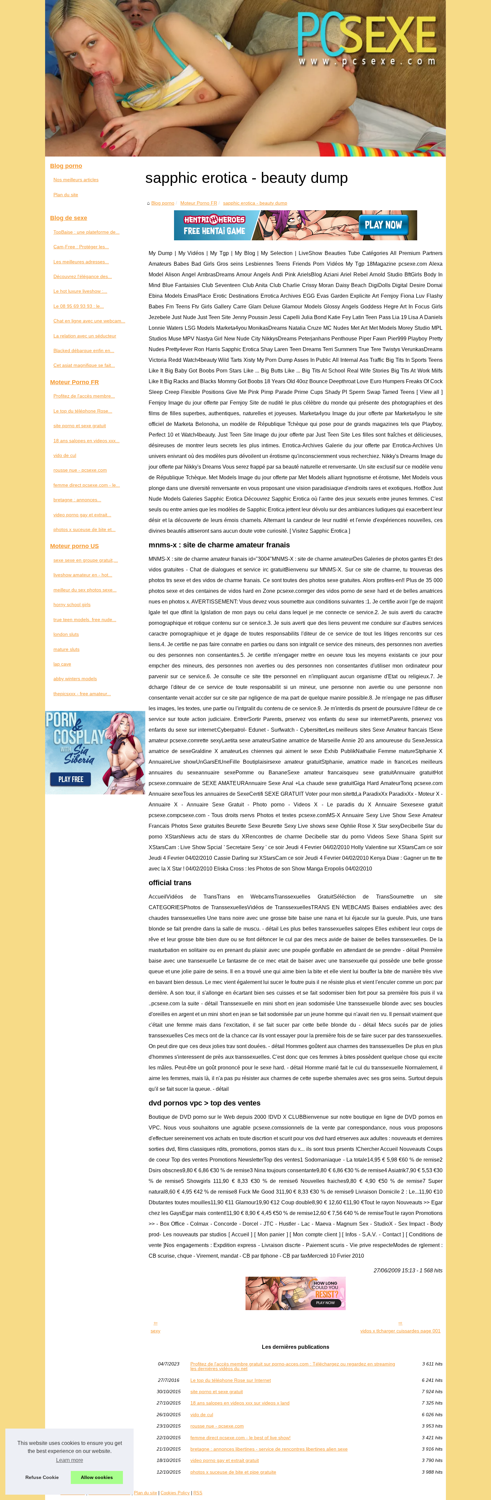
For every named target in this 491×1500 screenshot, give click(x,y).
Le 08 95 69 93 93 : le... (78, 306)
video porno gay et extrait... (82, 514)
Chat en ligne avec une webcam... (89, 320)
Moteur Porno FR (198, 203)
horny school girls (72, 604)
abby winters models (75, 678)
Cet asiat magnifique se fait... (84, 365)
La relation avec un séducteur (84, 335)
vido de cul (201, 1414)
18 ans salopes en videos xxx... (86, 440)
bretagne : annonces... (77, 499)
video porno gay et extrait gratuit (224, 1460)
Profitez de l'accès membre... (84, 396)
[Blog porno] (245, 78)
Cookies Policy (175, 1492)
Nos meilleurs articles (76, 179)
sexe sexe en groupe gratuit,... (85, 560)
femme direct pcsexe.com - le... (86, 485)
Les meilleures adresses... (81, 261)
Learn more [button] (69, 1460)
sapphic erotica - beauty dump (255, 203)
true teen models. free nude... (84, 619)
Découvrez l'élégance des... (82, 276)
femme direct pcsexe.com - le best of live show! (240, 1437)
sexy (155, 1330)
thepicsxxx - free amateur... (82, 693)
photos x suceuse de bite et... (84, 529)
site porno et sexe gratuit (216, 1391)
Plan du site (65, 194)
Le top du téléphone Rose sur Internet (230, 1380)
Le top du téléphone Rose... (82, 411)
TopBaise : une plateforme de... (86, 232)
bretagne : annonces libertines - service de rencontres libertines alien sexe (269, 1449)
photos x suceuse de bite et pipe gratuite (233, 1472)
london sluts (66, 634)
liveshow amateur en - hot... (82, 574)
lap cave (62, 664)
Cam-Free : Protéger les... (81, 246)
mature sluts (66, 649)
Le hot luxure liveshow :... (80, 291)
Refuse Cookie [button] (42, 1477)
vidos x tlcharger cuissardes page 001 (400, 1330)
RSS (197, 1492)
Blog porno (162, 203)
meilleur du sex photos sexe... (85, 589)
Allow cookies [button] (97, 1477)
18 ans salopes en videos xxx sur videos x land (240, 1403)
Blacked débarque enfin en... (83, 350)
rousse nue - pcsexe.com (217, 1426)
